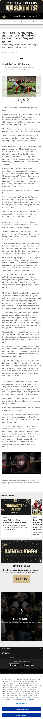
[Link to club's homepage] (4, 15)
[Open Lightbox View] (21, 90)
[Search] (36, 16)
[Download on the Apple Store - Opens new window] (14, 672)
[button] (21, 467)
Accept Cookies (21, 715)
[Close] (40, 676)
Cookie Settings (21, 703)
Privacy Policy (13, 699)
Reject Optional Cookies (21, 709)
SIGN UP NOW (21, 586)
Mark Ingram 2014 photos (17, 63)
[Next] (28, 99)
